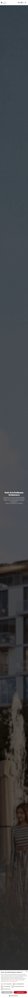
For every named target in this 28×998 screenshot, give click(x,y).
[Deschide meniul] (25, 2)
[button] (14, 995)
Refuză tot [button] (7, 992)
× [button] (26, 971)
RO (19, 2)
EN (22, 2)
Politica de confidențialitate (12, 981)
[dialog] (14, 984)
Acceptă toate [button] (20, 992)
